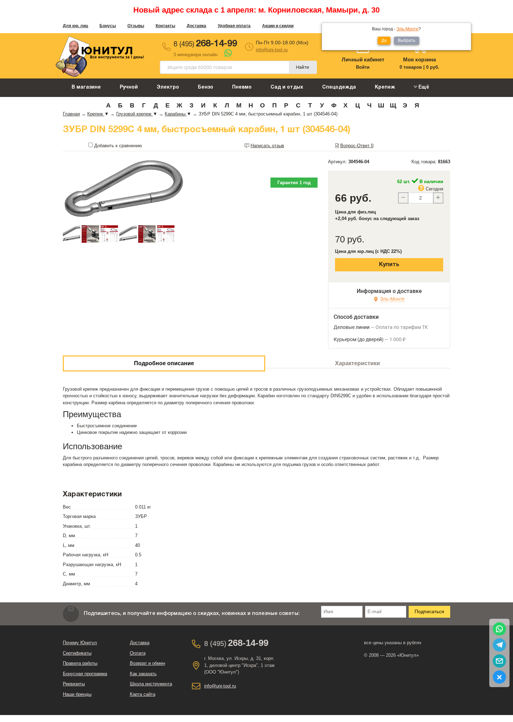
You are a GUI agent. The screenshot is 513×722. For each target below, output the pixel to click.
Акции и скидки (277, 25)
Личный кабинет (363, 59)
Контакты (165, 25)
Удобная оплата (234, 25)
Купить (389, 264)
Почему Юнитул (80, 642)
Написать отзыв (267, 145)
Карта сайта (142, 694)
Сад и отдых (286, 87)
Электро (168, 87)
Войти (363, 67)
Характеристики (357, 363)
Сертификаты (77, 653)
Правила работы (80, 663)
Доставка (196, 25)
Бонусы (107, 25)
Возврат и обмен (147, 663)
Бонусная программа (85, 673)
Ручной (129, 87)
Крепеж (385, 87)
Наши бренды (77, 694)
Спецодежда (339, 87)
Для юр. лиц (75, 25)
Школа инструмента (151, 683)
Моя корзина (419, 59)
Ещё (423, 87)
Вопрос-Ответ (356, 145)
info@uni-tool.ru (272, 49)
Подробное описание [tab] (164, 363)
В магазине (86, 87)
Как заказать (143, 673)
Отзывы (135, 25)
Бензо (205, 87)
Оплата (138, 653)
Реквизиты (74, 683)
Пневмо (242, 87)
